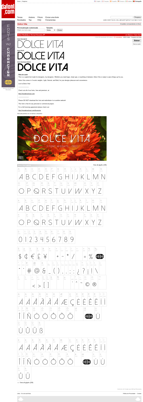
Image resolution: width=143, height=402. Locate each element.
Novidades (21, 20)
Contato (139, 393)
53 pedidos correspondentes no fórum (130, 24)
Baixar (137, 40)
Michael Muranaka (37, 35)
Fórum (40, 17)
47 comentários (118, 37)
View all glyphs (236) (100, 165)
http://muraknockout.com (26, 94)
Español (114, 1)
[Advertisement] (58, 10)
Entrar (19, 1)
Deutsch (122, 1)
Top (30, 20)
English (98, 1)
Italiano (129, 1)
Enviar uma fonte (52, 17)
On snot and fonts (26, 393)
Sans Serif (137, 35)
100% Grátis (126, 37)
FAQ (39, 20)
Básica (130, 35)
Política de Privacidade (129, 393)
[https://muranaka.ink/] (44, 35)
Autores (32, 17)
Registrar (24, 1)
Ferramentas (50, 20)
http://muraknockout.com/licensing (29, 110)
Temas (19, 17)
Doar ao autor (137, 44)
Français (106, 1)
